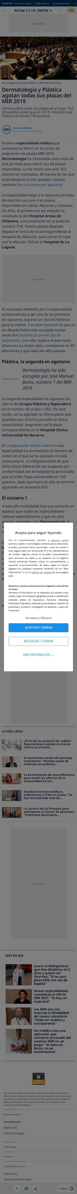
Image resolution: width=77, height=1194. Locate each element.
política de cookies (42, 572)
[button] (38, 617)
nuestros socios (59, 540)
